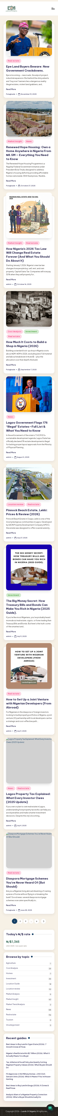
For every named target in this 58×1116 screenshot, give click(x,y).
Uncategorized (12, 1025)
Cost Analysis (14, 331)
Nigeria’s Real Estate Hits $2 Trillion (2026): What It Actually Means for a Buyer (28, 1054)
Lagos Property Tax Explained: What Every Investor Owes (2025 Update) (28, 798)
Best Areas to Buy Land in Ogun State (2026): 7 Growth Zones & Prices (26, 1045)
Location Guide (13, 984)
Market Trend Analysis (15, 1004)
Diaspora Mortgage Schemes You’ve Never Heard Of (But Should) (27, 882)
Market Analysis (13, 994)
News (29, 141)
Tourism (9, 1020)
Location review (15, 504)
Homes (9, 973)
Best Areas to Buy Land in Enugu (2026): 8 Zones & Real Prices (27, 1086)
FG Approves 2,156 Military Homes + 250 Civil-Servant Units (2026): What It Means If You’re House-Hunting (28, 1076)
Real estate (13, 61)
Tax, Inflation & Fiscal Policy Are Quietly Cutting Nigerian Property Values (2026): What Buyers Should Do (29, 1065)
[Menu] (52, 8)
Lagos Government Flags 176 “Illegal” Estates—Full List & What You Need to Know (27, 426)
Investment (31, 331)
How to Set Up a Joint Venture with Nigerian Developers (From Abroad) (28, 703)
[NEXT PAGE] (43, 921)
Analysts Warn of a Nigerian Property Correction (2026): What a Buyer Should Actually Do (26, 1095)
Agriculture (11, 963)
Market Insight (15, 141)
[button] (43, 921)
